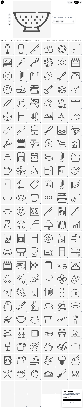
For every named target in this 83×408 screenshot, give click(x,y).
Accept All (72, 399)
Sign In (76, 2)
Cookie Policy (66, 397)
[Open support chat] (80, 2)
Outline (28, 40)
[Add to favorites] (9, 21)
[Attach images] (54, 21)
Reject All (72, 402)
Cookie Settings (72, 405)
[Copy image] (9, 14)
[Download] (9, 18)
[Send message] (73, 21)
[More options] (9, 24)
